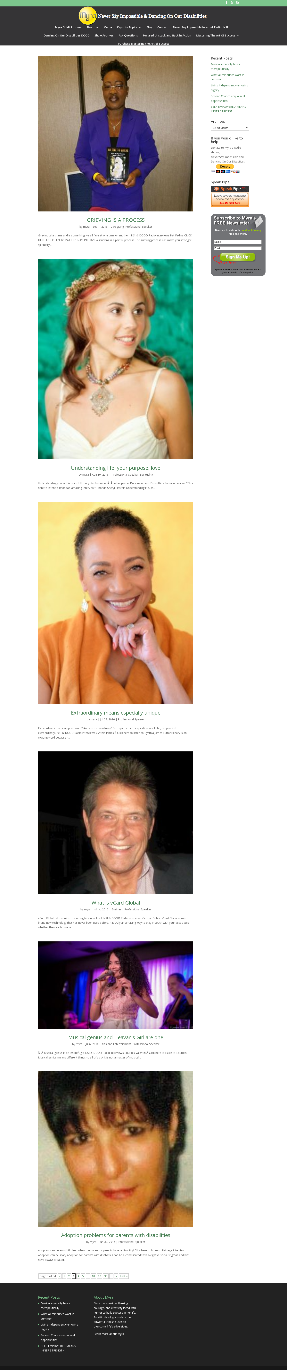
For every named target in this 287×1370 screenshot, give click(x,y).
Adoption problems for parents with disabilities (115, 1235)
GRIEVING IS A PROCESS (116, 219)
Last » (123, 1276)
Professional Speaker (138, 226)
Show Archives (104, 35)
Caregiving (117, 226)
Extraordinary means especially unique (115, 712)
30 (105, 1276)
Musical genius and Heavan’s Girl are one (115, 1037)
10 (93, 1276)
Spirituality (146, 474)
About (90, 27)
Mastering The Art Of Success (215, 35)
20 (99, 1276)
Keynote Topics (127, 27)
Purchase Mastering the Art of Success (143, 43)
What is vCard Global (116, 902)
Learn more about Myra (109, 1334)
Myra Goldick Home (68, 27)
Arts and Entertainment (116, 1044)
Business (117, 909)
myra (86, 226)
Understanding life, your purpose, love (115, 467)
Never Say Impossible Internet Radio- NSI (200, 27)
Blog (149, 27)
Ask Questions (128, 35)
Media (108, 27)
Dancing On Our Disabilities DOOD (66, 35)
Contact (162, 27)
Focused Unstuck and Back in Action (167, 35)
